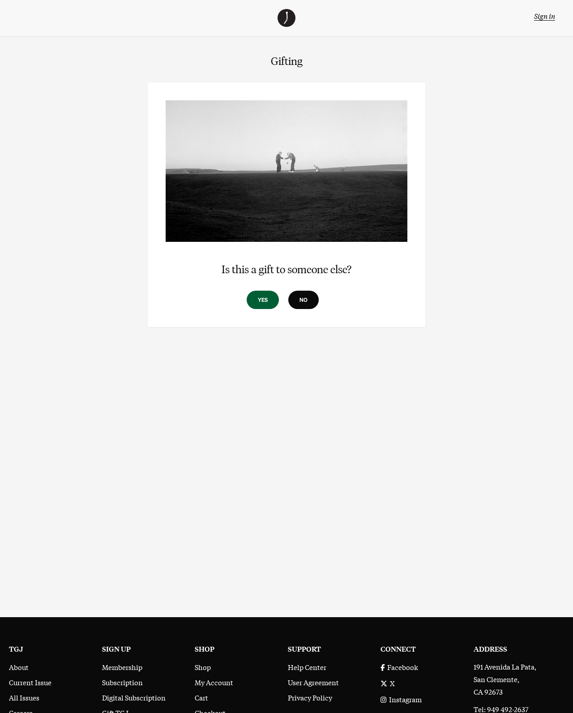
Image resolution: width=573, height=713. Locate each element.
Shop (203, 667)
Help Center (307, 667)
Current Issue (30, 682)
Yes (263, 299)
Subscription (122, 682)
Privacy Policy (310, 697)
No (303, 299)
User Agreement (313, 682)
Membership (122, 667)
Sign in (544, 16)
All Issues (24, 697)
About (19, 667)
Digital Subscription (134, 697)
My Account (214, 682)
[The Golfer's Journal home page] (286, 24)
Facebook (401, 667)
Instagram (404, 699)
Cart (201, 697)
